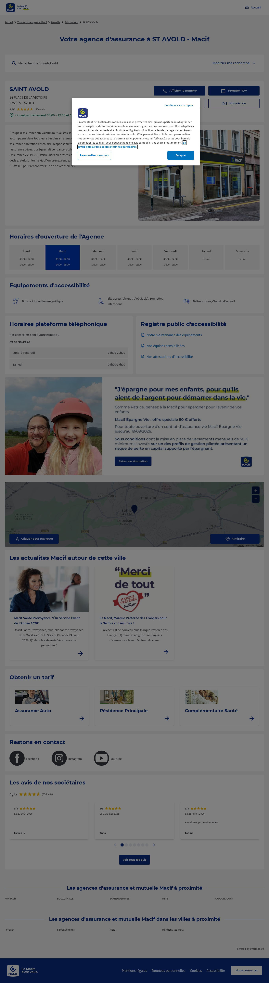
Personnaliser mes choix (94, 155)
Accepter (181, 155)
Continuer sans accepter (179, 105)
